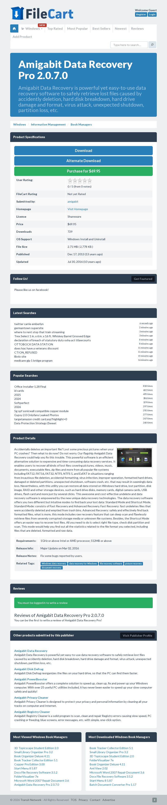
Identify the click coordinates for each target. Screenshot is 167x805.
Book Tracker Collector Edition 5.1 (36, 760)
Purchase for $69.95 (83, 171)
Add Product (22, 36)
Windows (33, 28)
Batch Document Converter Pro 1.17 (113, 784)
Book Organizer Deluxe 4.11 (32, 756)
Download (83, 150)
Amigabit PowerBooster (30, 679)
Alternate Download (83, 160)
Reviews (137, 28)
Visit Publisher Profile (137, 635)
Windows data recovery (54, 563)
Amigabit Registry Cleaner (32, 711)
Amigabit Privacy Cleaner (31, 697)
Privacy (83, 800)
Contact (95, 800)
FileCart (42, 15)
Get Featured (143, 278)
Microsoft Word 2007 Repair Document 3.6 (41, 780)
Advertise (108, 800)
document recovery (51, 567)
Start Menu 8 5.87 (25, 768)
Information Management (48, 124)
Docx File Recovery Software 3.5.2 (35, 772)
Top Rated (55, 28)
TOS (74, 800)
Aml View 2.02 (99, 768)
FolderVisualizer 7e (26, 776)
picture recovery (133, 563)
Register (141, 14)
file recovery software (111, 563)
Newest (121, 28)
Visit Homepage (78, 209)
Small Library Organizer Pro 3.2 (33, 752)
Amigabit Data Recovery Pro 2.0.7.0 (36, 784)
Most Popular (77, 28)
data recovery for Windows (83, 563)
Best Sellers (101, 28)
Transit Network (30, 800)
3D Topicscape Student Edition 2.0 (36, 748)
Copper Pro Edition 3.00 (29, 764)
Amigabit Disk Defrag (28, 669)
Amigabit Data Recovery (30, 650)
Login (152, 14)
